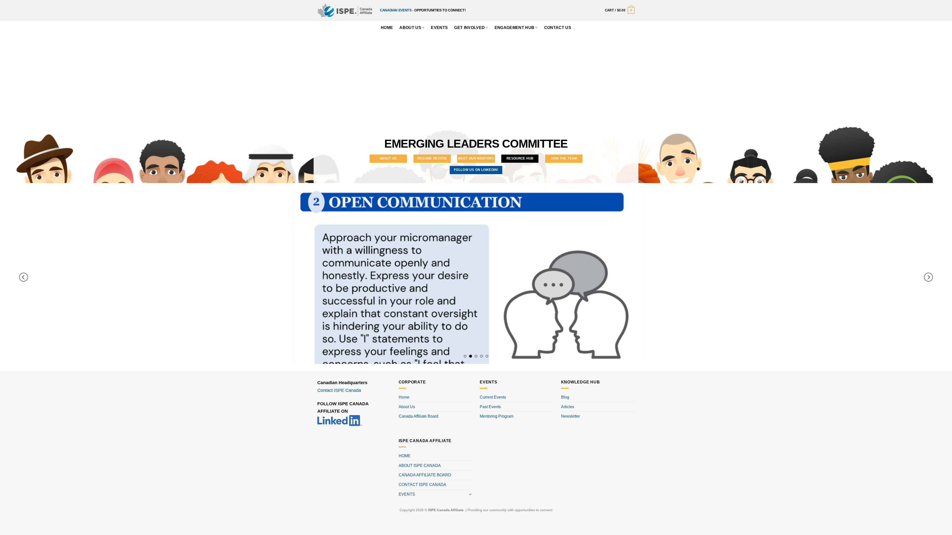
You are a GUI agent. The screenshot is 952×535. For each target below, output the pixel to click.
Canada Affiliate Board (418, 416)
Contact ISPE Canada (339, 390)
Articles (567, 407)
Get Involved (469, 28)
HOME (387, 28)
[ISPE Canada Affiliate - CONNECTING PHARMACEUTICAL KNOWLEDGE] (344, 10)
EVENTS (407, 494)
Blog (565, 397)
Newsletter (570, 416)
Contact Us (557, 28)
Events (439, 28)
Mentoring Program (496, 416)
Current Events (493, 397)
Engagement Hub (514, 28)
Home (404, 397)
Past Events (490, 407)
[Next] (928, 277)
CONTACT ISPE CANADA (422, 484)
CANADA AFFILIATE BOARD (425, 475)
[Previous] (23, 277)
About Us (410, 28)
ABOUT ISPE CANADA (420, 465)
